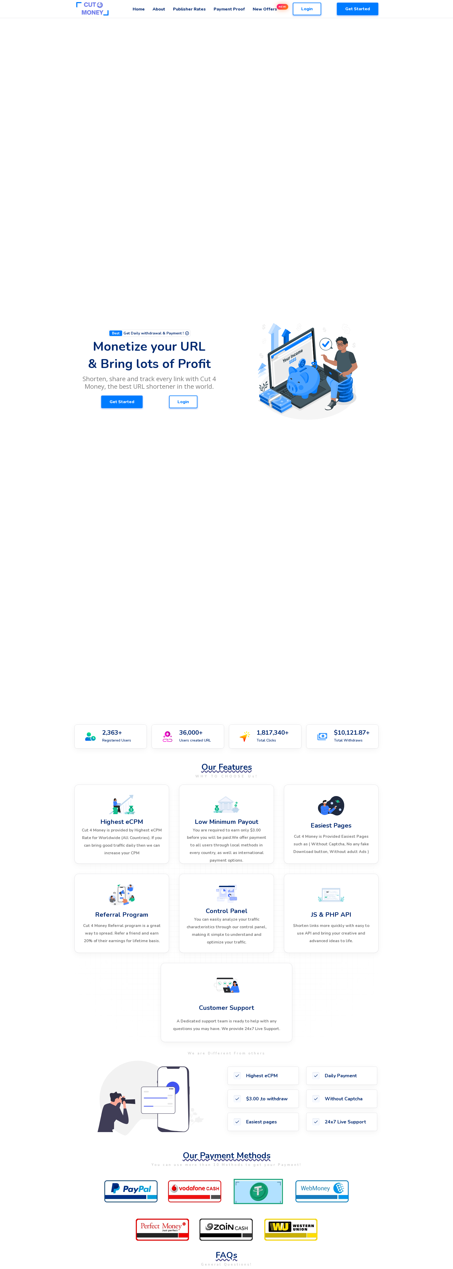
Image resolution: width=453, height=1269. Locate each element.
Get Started (357, 9)
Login (307, 9)
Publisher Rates (189, 9)
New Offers (265, 9)
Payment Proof (229, 9)
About (159, 9)
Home (139, 9)
